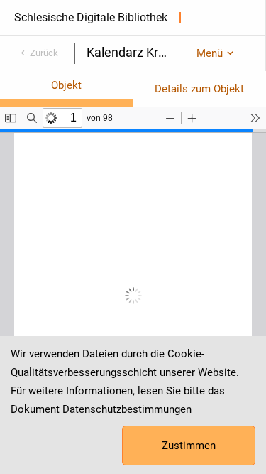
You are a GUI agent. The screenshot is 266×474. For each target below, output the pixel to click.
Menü (209, 53)
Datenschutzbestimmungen (127, 409)
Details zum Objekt (199, 88)
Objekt (66, 85)
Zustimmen (189, 445)
